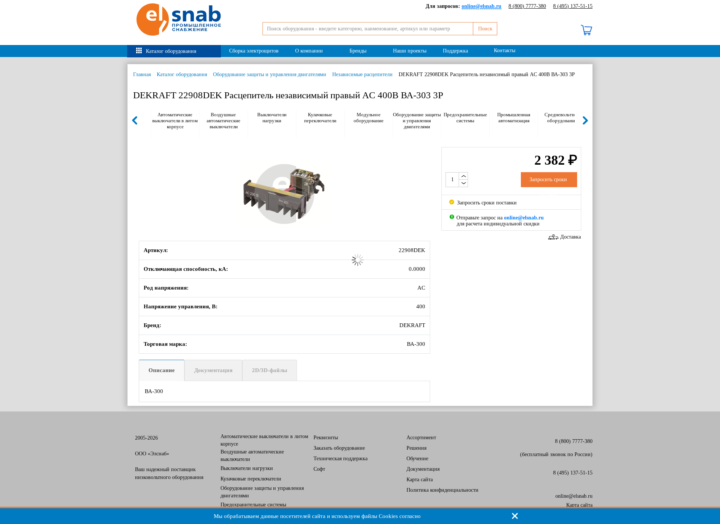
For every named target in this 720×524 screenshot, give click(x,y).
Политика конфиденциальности (442, 490)
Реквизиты (326, 437)
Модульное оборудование (369, 117)
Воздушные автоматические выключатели (223, 120)
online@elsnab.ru (573, 496)
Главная (142, 74)
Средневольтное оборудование (561, 117)
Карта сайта (419, 479)
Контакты (504, 50)
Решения (416, 448)
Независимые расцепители (362, 74)
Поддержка (455, 51)
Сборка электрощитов (254, 51)
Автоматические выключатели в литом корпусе (175, 120)
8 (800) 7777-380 (527, 6)
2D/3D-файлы (269, 370)
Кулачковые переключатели (320, 117)
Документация (213, 370)
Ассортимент (421, 437)
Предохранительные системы (465, 117)
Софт (319, 469)
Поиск (485, 29)
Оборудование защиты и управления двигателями (269, 74)
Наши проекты (409, 51)
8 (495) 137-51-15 (572, 6)
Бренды (358, 51)
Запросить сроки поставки (486, 203)
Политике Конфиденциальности (464, 516)
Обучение (417, 458)
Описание (161, 370)
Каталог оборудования (171, 51)
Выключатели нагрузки (271, 117)
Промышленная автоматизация (513, 117)
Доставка (570, 237)
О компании (309, 51)
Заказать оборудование (339, 448)
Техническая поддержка (341, 458)
